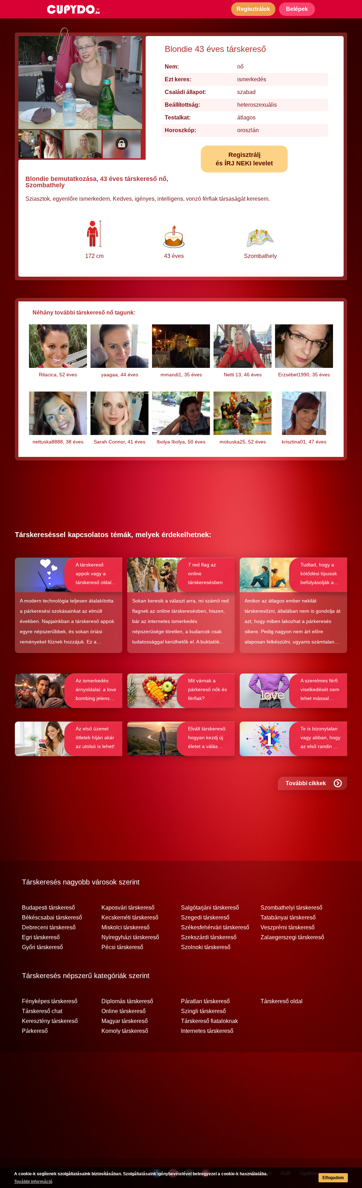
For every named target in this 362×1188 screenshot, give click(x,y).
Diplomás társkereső (127, 1001)
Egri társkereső (41, 937)
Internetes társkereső (207, 1031)
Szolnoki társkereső (205, 947)
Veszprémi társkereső (288, 927)
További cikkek (306, 783)
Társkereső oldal (282, 1001)
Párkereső (35, 1031)
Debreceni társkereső (49, 927)
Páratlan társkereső (205, 1001)
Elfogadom (333, 1177)
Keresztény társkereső (50, 1021)
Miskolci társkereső (125, 927)
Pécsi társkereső (122, 947)
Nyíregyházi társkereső (130, 937)
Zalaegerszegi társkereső (292, 937)
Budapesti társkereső (48, 908)
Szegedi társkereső (205, 918)
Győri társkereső (42, 947)
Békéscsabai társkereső (52, 918)
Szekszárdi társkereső (209, 937)
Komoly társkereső (124, 1031)
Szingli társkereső (203, 1011)
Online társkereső (123, 1011)
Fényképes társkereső (49, 1001)
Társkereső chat (42, 1011)
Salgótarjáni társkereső (210, 908)
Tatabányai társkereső (288, 918)
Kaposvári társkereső (127, 908)
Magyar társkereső (124, 1021)
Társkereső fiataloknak (209, 1021)
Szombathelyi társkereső (291, 908)
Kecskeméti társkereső (129, 918)
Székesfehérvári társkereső (215, 927)
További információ (33, 1181)
